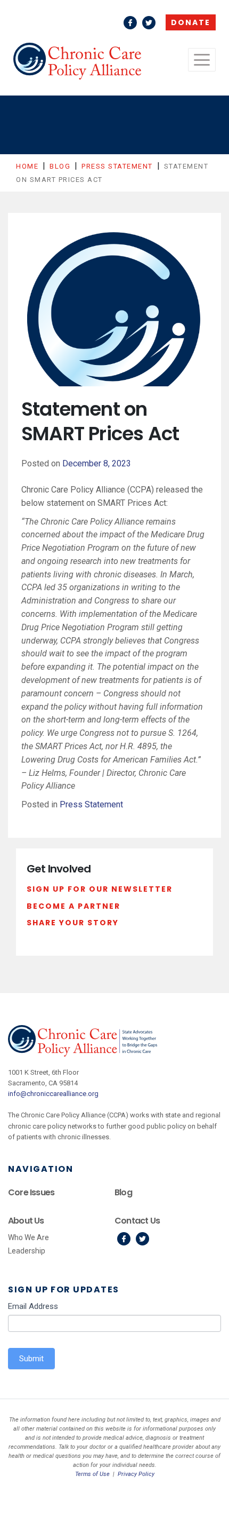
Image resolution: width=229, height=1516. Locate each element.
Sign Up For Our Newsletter (100, 889)
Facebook (130, 22)
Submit (31, 1358)
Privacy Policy (136, 1474)
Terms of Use (92, 1474)
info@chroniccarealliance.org (53, 1094)
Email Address (33, 1306)
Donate (190, 22)
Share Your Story (73, 922)
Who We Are (28, 1237)
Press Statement (91, 804)
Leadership (26, 1251)
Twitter (149, 22)
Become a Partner (73, 906)
